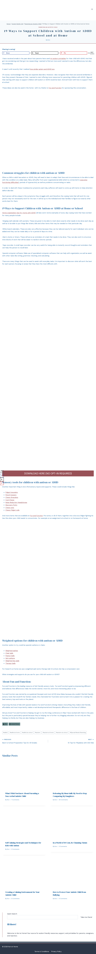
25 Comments (63, 800)
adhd (5, 732)
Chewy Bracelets (11, 497)
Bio (6, 724)
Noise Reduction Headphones (16, 502)
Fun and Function (55, 88)
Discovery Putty (11, 505)
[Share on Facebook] (2, 476)
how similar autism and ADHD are (42, 69)
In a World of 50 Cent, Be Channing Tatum (70, 842)
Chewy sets (9, 508)
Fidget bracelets (11, 492)
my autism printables (58, 59)
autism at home (48, 732)
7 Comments (15, 800)
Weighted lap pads (12, 661)
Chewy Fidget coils (12, 510)
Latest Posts (15, 724)
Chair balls (9, 653)
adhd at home (15, 732)
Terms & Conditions (41, 951)
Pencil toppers (10, 495)
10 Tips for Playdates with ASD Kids (81, 741)
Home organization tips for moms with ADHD (19, 213)
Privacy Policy (56, 951)
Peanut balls (10, 656)
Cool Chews (9, 500)
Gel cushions (10, 658)
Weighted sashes (11, 651)
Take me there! (86, 917)
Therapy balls (10, 663)
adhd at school (27, 732)
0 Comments (15, 898)
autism (37, 732)
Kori (49, 40)
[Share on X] (2, 479)
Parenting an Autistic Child (48, 27)
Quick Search (12, 914)
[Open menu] (92, 9)
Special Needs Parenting (78, 732)
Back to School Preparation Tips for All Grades (19, 741)
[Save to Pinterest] (2, 483)
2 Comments (15, 849)
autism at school (62, 732)
